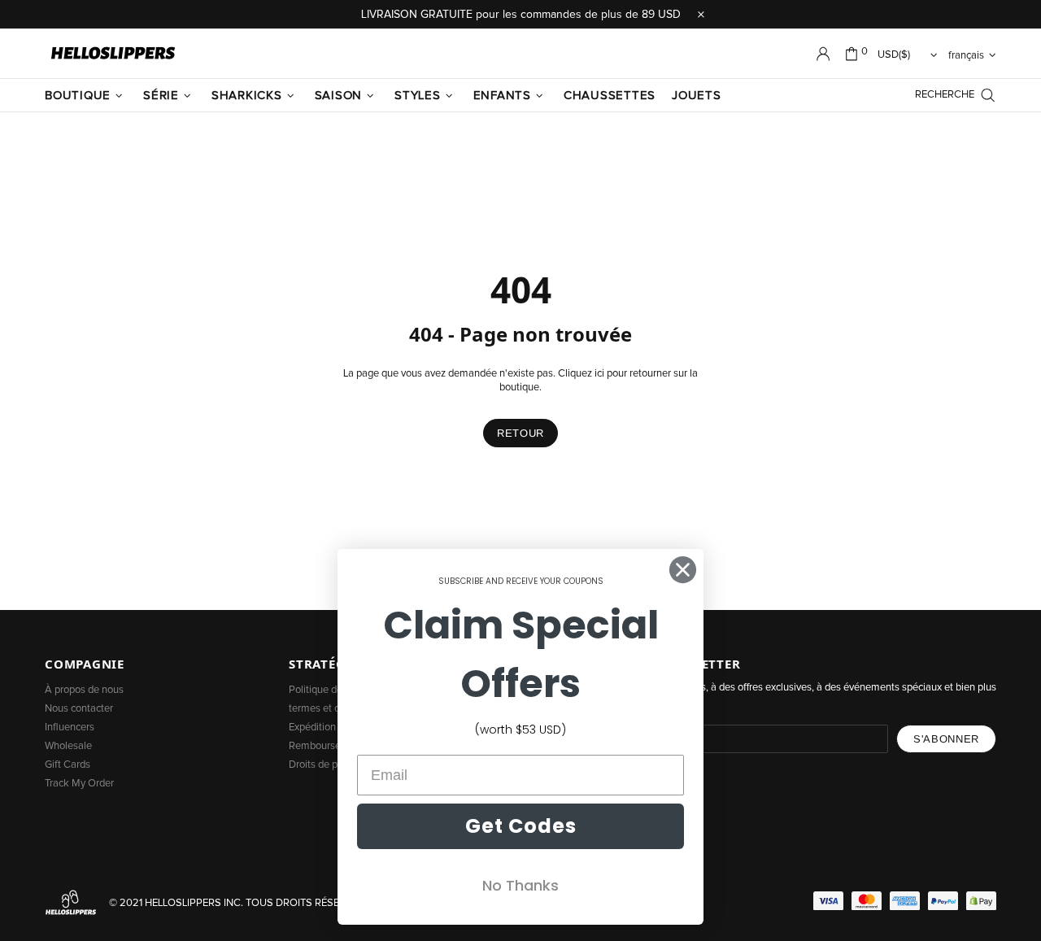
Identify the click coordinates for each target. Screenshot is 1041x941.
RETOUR (520, 433)
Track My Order (79, 783)
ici (599, 373)
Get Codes (521, 825)
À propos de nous (84, 690)
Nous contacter (79, 709)
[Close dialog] (683, 569)
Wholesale (68, 746)
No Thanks (520, 885)
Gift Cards (67, 765)
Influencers (69, 727)
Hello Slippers (113, 53)
